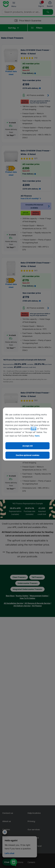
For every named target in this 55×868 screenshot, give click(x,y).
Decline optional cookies (27, 455)
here (33, 428)
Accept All (27, 445)
